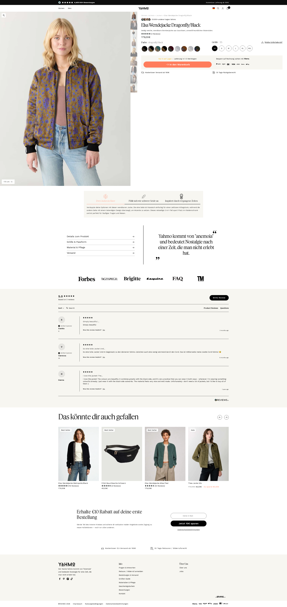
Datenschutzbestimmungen (188, 530)
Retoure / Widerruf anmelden (131, 571)
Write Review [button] (219, 298)
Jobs (181, 571)
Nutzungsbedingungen (94, 604)
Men (69, 8)
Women (61, 8)
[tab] (211, 308)
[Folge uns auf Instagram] (68, 578)
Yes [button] (104, 330)
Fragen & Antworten (127, 568)
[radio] (144, 49)
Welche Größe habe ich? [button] (274, 42)
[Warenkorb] (227, 8)
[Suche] (218, 8)
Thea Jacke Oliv (195, 483)
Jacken (159, 15)
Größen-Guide (124, 579)
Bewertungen (124, 590)
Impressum (77, 604)
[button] (212, 33)
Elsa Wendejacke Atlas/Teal (156, 483)
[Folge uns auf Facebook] (60, 578)
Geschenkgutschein (127, 586)
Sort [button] (60, 308)
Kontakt (122, 594)
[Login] (223, 8)
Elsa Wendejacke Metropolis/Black (73, 483)
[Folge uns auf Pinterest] (64, 578)
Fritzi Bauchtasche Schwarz (114, 483)
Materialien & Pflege (127, 583)
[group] (70, 296)
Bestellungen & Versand (128, 575)
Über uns (183, 568)
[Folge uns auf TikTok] (72, 578)
